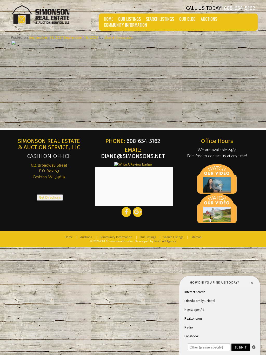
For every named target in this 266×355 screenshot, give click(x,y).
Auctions (209, 19)
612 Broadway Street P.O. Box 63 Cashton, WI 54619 (49, 171)
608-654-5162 (239, 8)
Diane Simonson (118, 37)
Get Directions (50, 197)
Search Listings (160, 19)
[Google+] (137, 212)
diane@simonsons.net (133, 156)
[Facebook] (126, 212)
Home (108, 19)
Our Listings (129, 19)
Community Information (125, 25)
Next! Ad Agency (165, 241)
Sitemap (196, 237)
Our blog (187, 19)
